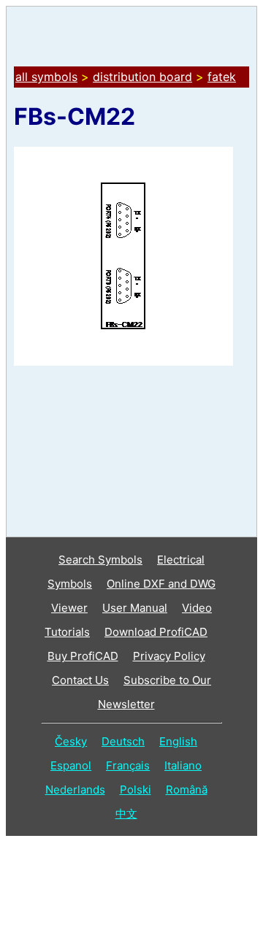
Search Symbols (100, 559)
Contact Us (80, 680)
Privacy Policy (169, 656)
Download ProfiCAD (155, 632)
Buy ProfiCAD (82, 656)
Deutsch (123, 741)
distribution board (142, 76)
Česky (71, 741)
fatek (221, 76)
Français (128, 765)
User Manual (134, 608)
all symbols (46, 76)
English (178, 741)
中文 (126, 814)
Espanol (70, 765)
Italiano (183, 765)
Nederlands (75, 789)
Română (186, 789)
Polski (135, 789)
